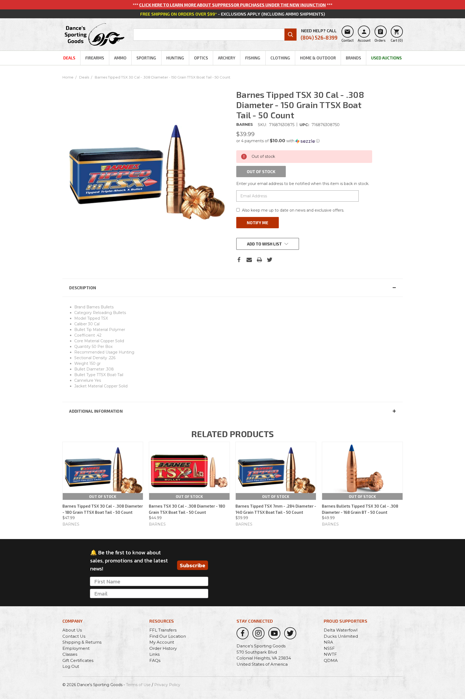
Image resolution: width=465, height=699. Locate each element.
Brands (353, 57)
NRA (328, 642)
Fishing (252, 57)
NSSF (329, 648)
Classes (69, 654)
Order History (163, 648)
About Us (72, 630)
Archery (226, 57)
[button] (304, 141)
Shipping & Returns (81, 642)
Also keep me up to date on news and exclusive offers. (293, 210)
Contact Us (73, 636)
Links (154, 654)
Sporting (146, 57)
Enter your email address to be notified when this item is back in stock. (302, 183)
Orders (380, 35)
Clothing (280, 57)
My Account (161, 642)
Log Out (70, 666)
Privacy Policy (167, 684)
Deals (69, 57)
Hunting (175, 57)
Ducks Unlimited (341, 636)
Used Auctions (386, 57)
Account (364, 35)
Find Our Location (167, 636)
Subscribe (192, 565)
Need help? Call (319, 34)
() (397, 35)
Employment (76, 648)
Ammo (120, 57)
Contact (347, 35)
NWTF (330, 654)
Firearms (94, 57)
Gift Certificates (77, 660)
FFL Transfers (163, 630)
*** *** (232, 4)
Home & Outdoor (318, 57)
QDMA (331, 660)
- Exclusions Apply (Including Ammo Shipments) (232, 13)
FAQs (154, 660)
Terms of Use (138, 684)
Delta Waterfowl (340, 630)
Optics (201, 57)
